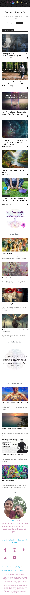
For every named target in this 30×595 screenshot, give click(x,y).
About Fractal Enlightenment (18, 540)
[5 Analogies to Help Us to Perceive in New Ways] (15, 394)
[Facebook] (5, 550)
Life (2, 137)
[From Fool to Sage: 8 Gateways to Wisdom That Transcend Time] (15, 101)
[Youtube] (14, 558)
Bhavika (3, 57)
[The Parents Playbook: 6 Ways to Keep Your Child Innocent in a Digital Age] (15, 187)
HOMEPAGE (19, 23)
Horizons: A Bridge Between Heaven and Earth (14, 428)
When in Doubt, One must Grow (10, 278)
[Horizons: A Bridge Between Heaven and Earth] (15, 420)
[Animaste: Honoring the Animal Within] (15, 295)
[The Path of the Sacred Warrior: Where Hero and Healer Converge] (15, 321)
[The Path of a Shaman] (15, 472)
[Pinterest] (24, 550)
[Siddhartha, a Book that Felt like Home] (15, 159)
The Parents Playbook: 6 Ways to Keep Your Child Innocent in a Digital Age (14, 200)
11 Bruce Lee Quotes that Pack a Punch (12, 454)
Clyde (3, 174)
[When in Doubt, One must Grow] (15, 269)
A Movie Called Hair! (7, 253)
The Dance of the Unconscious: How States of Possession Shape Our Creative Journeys (14, 142)
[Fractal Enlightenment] (15, 2)
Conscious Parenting (6, 195)
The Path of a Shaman (8, 480)
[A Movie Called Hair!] (15, 244)
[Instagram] (14, 550)
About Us (4, 540)
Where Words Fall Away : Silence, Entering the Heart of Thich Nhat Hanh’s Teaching (13, 84)
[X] (5, 558)
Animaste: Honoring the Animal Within (12, 304)
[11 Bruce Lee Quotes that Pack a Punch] (15, 446)
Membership (15, 542)
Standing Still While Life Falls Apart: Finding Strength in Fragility (14, 55)
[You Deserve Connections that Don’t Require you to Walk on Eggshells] (15, 359)
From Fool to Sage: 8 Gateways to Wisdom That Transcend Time (14, 113)
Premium (3, 51)
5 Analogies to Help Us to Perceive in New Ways (15, 402)
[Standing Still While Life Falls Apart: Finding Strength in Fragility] (15, 43)
